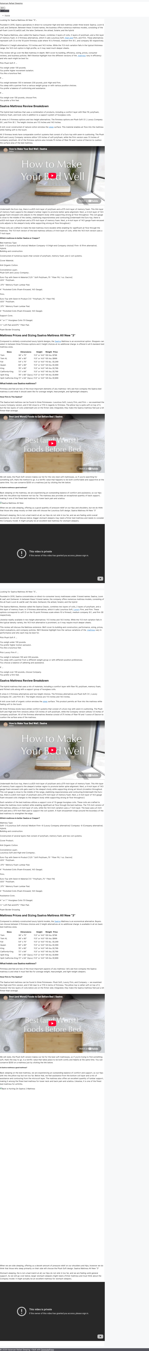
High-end (69, 38)
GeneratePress (47, 1349)
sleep (51, 127)
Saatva (58, 341)
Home (7, 15)
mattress (81, 55)
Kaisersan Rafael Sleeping (11, 3)
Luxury (77, 609)
